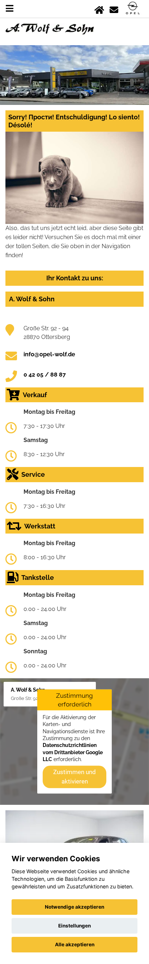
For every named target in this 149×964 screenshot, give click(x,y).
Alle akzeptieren (74, 944)
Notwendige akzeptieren (74, 907)
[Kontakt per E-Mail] (114, 8)
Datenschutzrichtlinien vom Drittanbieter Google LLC (73, 752)
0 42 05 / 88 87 (45, 374)
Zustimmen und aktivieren (74, 776)
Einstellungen (74, 926)
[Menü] (10, 8)
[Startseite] (99, 8)
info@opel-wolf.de (49, 354)
